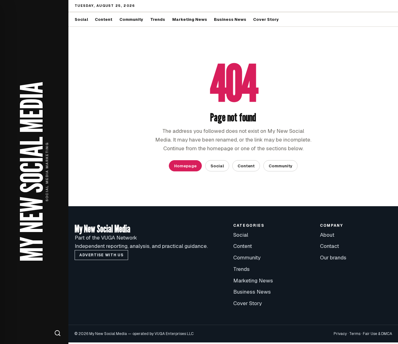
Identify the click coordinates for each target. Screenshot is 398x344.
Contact (329, 246)
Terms (354, 333)
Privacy (340, 333)
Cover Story (266, 19)
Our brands (333, 257)
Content (103, 19)
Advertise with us (101, 255)
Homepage (185, 166)
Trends (157, 19)
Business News (230, 19)
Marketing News (189, 19)
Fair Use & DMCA (377, 333)
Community (131, 19)
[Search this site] (57, 333)
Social (81, 19)
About (327, 234)
